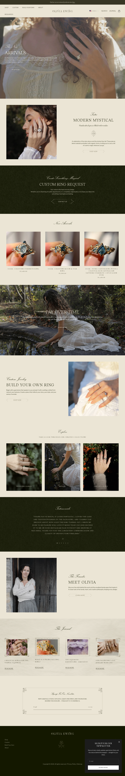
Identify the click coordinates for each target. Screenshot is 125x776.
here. (74, 2)
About (40, 7)
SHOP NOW (93, 151)
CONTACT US (62, 201)
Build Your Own (28, 7)
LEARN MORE (62, 327)
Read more (9, 668)
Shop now (16, 69)
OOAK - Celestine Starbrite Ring (23, 269)
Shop (7, 7)
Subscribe (103, 767)
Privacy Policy (71, 764)
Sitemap (79, 764)
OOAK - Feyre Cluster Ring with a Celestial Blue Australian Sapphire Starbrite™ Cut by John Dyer (101, 272)
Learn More (80, 595)
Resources (9, 14)
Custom (15, 7)
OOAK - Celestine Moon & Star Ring (62, 270)
